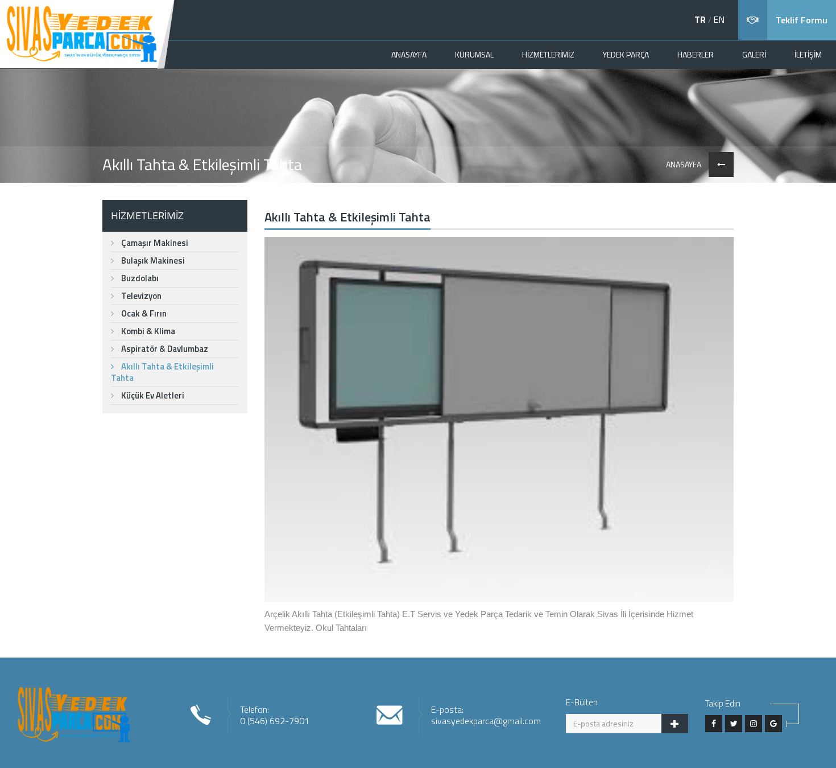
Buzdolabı (139, 278)
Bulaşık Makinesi (152, 260)
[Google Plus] (773, 723)
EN (719, 19)
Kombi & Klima (147, 331)
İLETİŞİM (808, 54)
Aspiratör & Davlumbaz (163, 348)
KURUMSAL (474, 54)
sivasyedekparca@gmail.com (486, 721)
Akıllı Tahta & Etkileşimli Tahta (162, 372)
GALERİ (754, 54)
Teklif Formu (801, 20)
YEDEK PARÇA (626, 54)
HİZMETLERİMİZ (548, 54)
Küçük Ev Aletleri (151, 395)
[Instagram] (753, 723)
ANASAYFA (409, 54)
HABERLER (695, 54)
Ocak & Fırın (143, 313)
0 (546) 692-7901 (274, 721)
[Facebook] (713, 723)
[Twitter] (733, 723)
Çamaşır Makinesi (153, 242)
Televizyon (140, 295)
